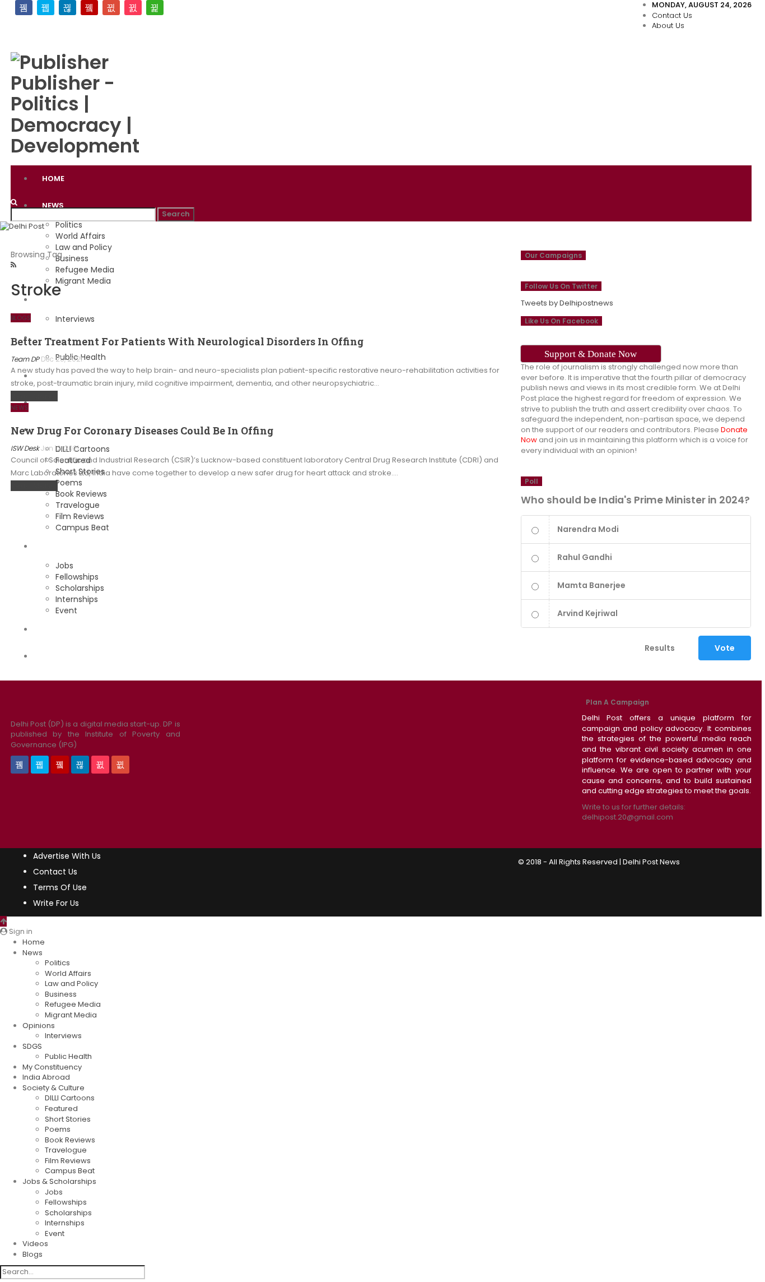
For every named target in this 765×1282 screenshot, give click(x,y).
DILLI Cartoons (70, 1098)
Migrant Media (71, 1015)
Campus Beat (82, 527)
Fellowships (77, 576)
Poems (58, 1129)
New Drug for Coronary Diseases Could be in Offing (142, 430)
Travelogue (77, 505)
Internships (76, 599)
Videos (56, 629)
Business (61, 994)
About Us (668, 25)
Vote (725, 648)
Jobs (64, 565)
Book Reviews (70, 1140)
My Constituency (52, 1067)
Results (660, 648)
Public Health (68, 1056)
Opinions (38, 1025)
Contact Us (672, 15)
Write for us (56, 903)
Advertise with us (67, 856)
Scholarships (79, 588)
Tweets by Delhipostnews (567, 303)
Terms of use (60, 887)
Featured (61, 1108)
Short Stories (68, 1119)
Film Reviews (79, 516)
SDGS (32, 1046)
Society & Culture (53, 1087)
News (53, 205)
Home (53, 178)
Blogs (54, 656)
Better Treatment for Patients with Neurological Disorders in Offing (187, 341)
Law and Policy (83, 247)
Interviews (63, 1035)
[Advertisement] (439, 65)
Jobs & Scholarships (86, 546)
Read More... (34, 396)
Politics (68, 224)
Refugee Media (73, 1004)
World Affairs (80, 236)
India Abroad (46, 1077)
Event (66, 610)
